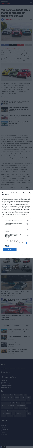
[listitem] (16, 220)
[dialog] (16, 224)
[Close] (30, 193)
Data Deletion (8, 255)
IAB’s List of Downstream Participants (18, 216)
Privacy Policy (25, 255)
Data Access (16, 255)
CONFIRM (10, 249)
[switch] (27, 224)
